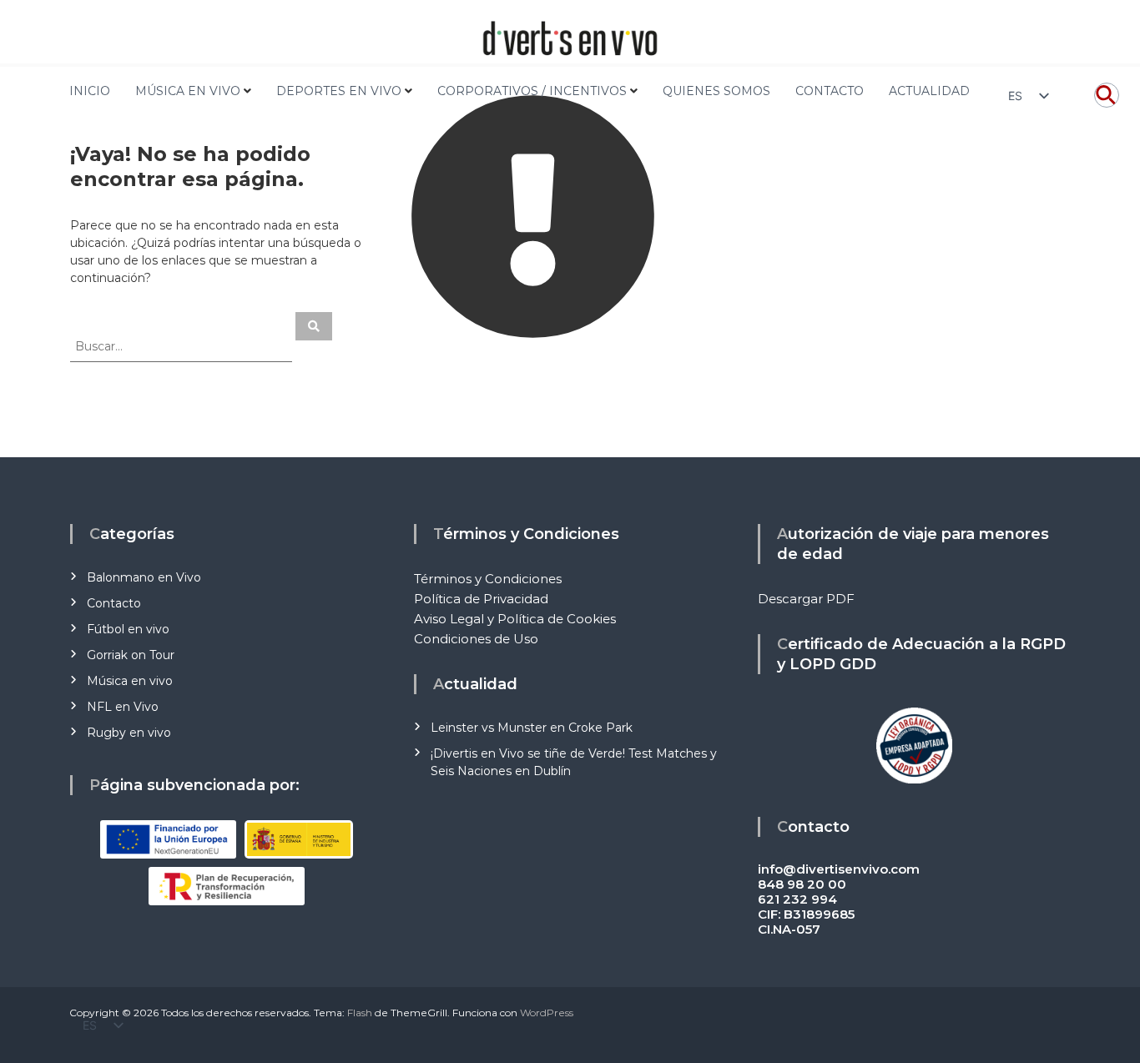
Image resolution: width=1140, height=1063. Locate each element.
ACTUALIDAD (929, 90)
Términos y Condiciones (488, 579)
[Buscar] (313, 326)
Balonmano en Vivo (144, 577)
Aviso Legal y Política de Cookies (515, 619)
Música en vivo (130, 680)
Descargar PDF (806, 599)
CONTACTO (829, 90)
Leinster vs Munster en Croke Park (532, 727)
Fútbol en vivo (128, 629)
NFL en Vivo (123, 706)
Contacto (114, 603)
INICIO (89, 90)
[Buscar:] (182, 345)
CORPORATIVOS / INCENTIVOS (532, 90)
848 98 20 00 (802, 884)
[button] (1106, 103)
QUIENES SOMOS (716, 90)
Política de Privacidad (481, 599)
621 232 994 (797, 899)
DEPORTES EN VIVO (338, 90)
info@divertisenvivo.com (839, 869)
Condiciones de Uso (476, 639)
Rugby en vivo (129, 732)
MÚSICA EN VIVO (187, 90)
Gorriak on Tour (130, 654)
